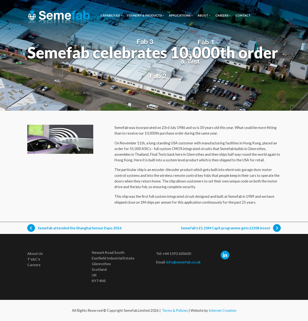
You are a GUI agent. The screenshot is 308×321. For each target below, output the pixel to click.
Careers (33, 265)
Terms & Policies (175, 310)
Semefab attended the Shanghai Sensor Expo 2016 (79, 228)
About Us (35, 253)
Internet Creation (222, 310)
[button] (111, 15)
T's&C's (33, 259)
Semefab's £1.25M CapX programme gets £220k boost (226, 228)
